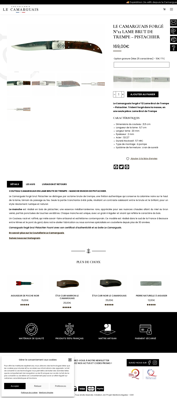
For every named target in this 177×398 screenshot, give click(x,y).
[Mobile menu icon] (171, 9)
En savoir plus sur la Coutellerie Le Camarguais (36, 232)
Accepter (15, 386)
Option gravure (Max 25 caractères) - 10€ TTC (139, 58)
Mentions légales (46, 392)
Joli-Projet (107, 395)
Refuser (37, 386)
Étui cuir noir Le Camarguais (109, 295)
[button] (70, 359)
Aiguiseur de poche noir (25, 295)
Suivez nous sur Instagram (24, 238)
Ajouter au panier (142, 94)
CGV (132, 395)
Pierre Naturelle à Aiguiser (151, 295)
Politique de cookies (29, 392)
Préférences (60, 386)
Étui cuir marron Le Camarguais (67, 297)
